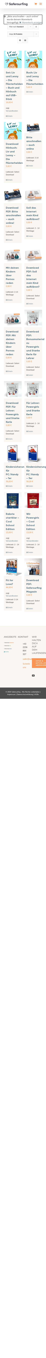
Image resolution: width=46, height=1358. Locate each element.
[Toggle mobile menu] (40, 4)
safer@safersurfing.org (25, 659)
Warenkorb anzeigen (32, 22)
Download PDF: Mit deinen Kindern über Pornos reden (12, 343)
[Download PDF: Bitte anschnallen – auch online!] (13, 194)
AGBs (36, 694)
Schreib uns (25, 665)
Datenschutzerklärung (25, 694)
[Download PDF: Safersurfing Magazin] (33, 567)
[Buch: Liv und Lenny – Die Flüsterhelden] (33, 59)
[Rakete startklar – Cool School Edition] (13, 500)
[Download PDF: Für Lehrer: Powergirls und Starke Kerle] (13, 390)
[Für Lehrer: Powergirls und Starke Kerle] (33, 390)
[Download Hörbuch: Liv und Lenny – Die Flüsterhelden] (13, 131)
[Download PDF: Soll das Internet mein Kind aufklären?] (33, 254)
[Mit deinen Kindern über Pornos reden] (13, 254)
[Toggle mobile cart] (35, 4)
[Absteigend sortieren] (36, 26)
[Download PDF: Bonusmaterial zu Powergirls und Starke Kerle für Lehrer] (33, 318)
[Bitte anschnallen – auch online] (33, 127)
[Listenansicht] (25, 40)
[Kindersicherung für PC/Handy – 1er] (13, 453)
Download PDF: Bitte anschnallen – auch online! (13, 215)
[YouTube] (33, 675)
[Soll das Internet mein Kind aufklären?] (33, 194)
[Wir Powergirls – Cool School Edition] (33, 500)
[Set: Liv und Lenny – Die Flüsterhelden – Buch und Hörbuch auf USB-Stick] (13, 59)
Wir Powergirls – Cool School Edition (32, 521)
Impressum (11, 694)
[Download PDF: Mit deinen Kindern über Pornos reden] (13, 318)
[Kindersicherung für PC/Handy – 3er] (33, 453)
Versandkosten (12, 111)
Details (10, 116)
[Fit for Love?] (13, 567)
